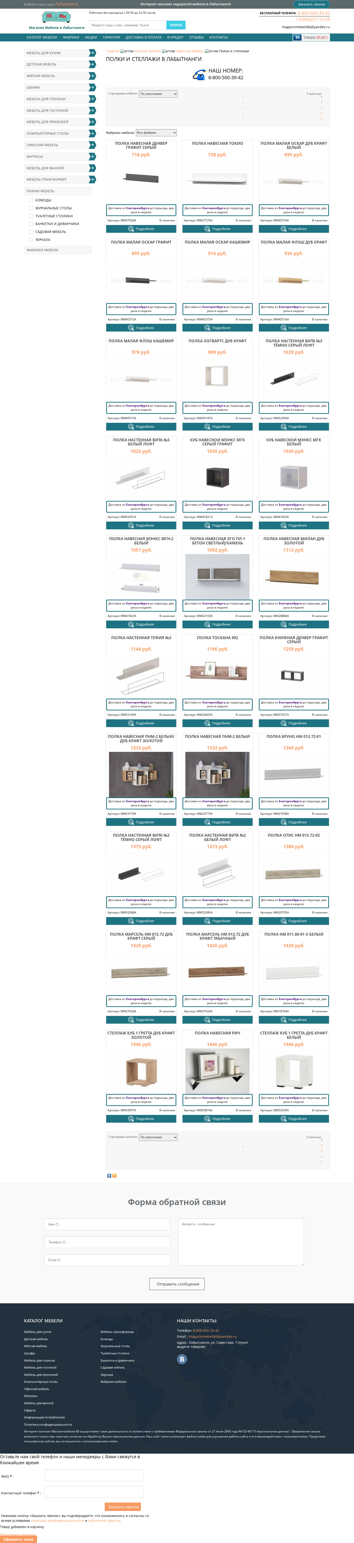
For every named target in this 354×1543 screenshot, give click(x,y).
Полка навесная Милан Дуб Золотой (293, 541)
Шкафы (33, 87)
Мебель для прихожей (47, 121)
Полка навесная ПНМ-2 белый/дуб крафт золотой (141, 738)
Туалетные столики (54, 216)
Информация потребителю (44, 1417)
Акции (91, 37)
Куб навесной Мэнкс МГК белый (293, 442)
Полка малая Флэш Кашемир (141, 341)
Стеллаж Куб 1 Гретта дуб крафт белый (294, 1035)
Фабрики (71, 37)
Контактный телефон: (21, 1493)
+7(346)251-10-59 (313, 19)
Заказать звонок (311, 4)
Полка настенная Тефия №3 (141, 637)
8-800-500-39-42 (314, 13)
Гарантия (111, 37)
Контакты (219, 37)
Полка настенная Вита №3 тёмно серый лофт (294, 343)
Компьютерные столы (48, 133)
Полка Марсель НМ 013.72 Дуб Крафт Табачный (217, 936)
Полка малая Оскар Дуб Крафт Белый (294, 145)
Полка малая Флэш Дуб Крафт (294, 242)
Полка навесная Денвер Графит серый (141, 145)
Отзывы (196, 37)
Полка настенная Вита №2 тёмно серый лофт (141, 837)
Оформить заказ (18, 1539)
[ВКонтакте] (109, 1175)
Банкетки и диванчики (57, 223)
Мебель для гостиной (47, 110)
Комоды (43, 200)
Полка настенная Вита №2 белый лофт (217, 837)
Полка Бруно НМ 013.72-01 (294, 736)
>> (320, 118)
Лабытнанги (66, 4)
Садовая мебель (50, 231)
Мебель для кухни (44, 53)
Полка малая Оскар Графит (141, 242)
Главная (112, 51)
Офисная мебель (190, 51)
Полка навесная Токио (217, 143)
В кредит (175, 37)
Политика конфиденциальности (48, 1424)
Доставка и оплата (144, 37)
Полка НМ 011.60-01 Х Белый (293, 934)
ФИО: (7, 1476)
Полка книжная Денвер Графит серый (294, 640)
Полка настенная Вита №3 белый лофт (141, 442)
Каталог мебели (42, 37)
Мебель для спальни (46, 99)
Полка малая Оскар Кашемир (217, 242)
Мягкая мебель (41, 75)
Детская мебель (41, 64)
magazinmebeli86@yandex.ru (306, 27)
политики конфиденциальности (57, 1520)
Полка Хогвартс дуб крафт (218, 341)
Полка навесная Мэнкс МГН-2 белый (141, 541)
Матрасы (35, 156)
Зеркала (42, 239)
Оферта (29, 1410)
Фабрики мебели (42, 250)
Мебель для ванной (45, 168)
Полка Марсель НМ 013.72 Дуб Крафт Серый (141, 936)
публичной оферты (104, 1520)
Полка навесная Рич (217, 1033)
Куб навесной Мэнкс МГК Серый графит (217, 442)
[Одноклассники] (114, 1175)
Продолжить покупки (17, 1534)
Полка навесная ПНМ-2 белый (217, 736)
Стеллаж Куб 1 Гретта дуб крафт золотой (141, 1035)
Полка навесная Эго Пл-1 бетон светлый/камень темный (217, 543)
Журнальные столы (53, 208)
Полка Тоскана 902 (217, 637)
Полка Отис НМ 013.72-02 (294, 835)
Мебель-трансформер (46, 179)
